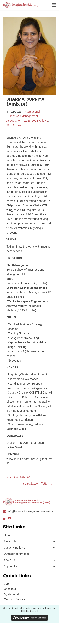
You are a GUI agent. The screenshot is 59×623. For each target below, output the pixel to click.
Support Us (11, 566)
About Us (9, 560)
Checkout (10, 589)
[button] (4, 518)
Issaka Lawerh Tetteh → (37, 483)
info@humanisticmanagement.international (31, 511)
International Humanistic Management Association (23, 116)
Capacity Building (14, 547)
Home (7, 535)
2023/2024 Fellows (36, 120)
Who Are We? (14, 125)
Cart (6, 583)
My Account (11, 594)
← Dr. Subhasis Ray (18, 476)
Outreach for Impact (16, 553)
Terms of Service (14, 599)
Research (10, 541)
